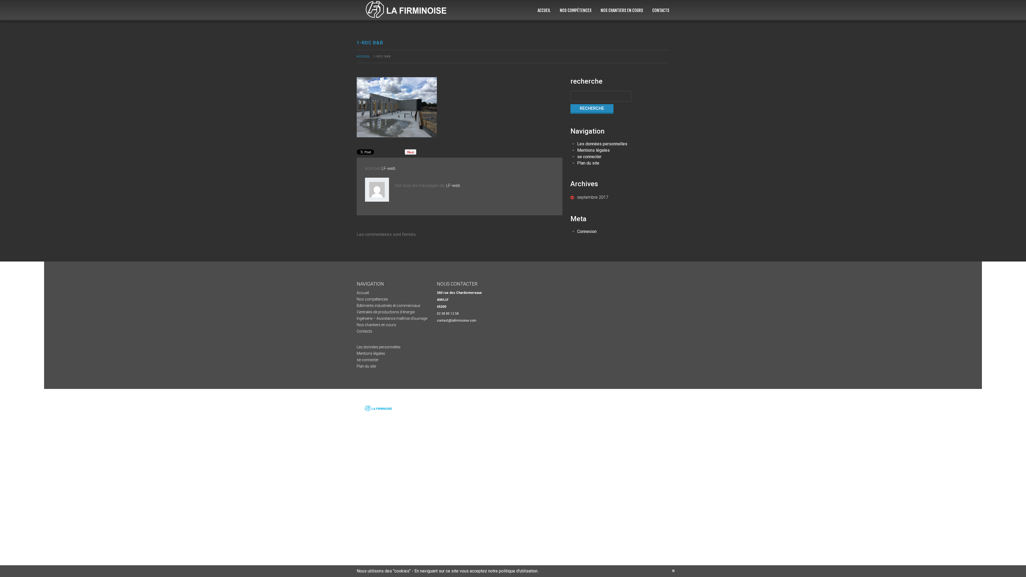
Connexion (587, 231)
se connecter (589, 156)
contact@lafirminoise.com (456, 320)
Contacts (660, 10)
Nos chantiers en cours (622, 10)
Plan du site (588, 163)
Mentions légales (593, 150)
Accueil (544, 10)
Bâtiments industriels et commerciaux (388, 305)
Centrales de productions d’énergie (386, 312)
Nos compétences (576, 10)
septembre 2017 (592, 197)
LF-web (388, 168)
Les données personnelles (602, 143)
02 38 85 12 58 (448, 313)
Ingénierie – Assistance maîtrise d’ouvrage (392, 318)
